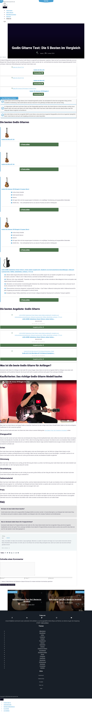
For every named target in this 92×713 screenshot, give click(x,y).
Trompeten (42, 666)
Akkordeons (9, 12)
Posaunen (42, 656)
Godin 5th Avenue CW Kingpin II (39, 91)
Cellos (42, 635)
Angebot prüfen (38, 327)
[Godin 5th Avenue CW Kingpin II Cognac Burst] (38, 89)
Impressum (41, 675)
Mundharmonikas (11, 14)
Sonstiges (42, 664)
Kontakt (41, 682)
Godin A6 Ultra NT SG (7, 139)
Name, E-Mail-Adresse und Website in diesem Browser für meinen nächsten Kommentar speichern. (27, 581)
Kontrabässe (42, 650)
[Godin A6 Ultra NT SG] (38, 67)
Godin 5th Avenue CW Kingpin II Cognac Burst (15, 189)
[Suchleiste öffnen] (5, 3)
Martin (8, 537)
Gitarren (8, 18)
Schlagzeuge (42, 662)
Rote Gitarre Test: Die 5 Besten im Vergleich (65, 599)
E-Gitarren (42, 637)
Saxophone (42, 660)
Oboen (42, 654)
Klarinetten (42, 644)
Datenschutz (41, 678)
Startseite (9, 10)
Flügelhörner (42, 641)
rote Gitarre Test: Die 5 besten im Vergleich (56, 430)
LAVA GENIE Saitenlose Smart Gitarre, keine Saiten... (38, 319)
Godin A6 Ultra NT (39, 70)
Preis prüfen (37, 73)
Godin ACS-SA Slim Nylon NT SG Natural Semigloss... (38, 353)
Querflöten (42, 658)
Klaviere (8, 16)
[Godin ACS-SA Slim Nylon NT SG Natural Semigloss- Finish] (38, 351)
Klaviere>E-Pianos (42, 648)
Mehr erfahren (45, 623)
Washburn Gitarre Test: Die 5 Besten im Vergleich (26, 600)
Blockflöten (42, 633)
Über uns (41, 685)
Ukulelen (42, 668)
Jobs (41, 688)
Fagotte (42, 639)
